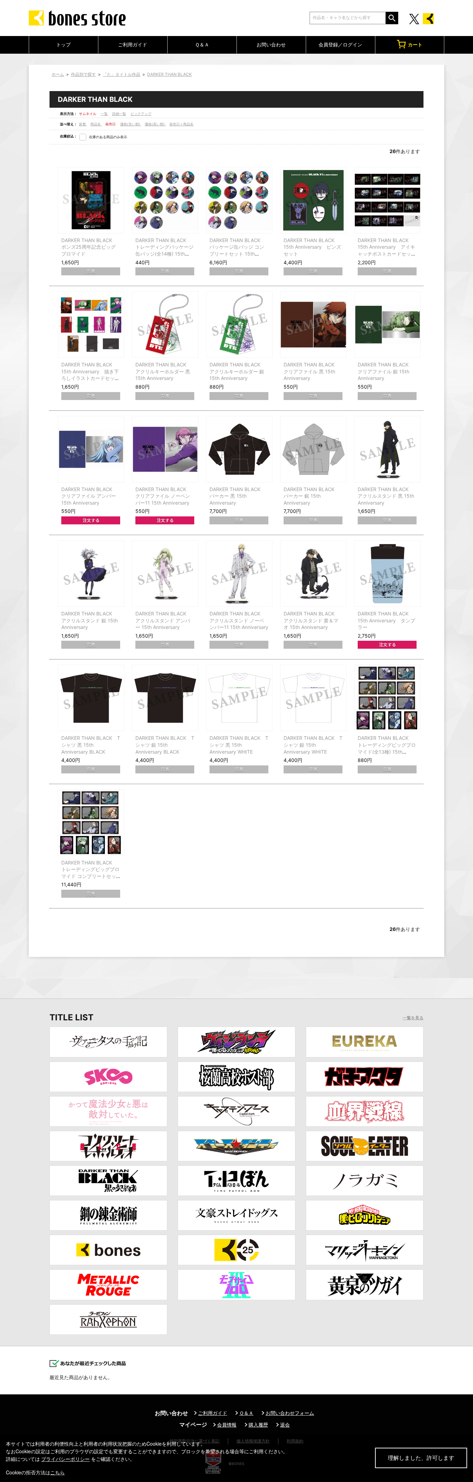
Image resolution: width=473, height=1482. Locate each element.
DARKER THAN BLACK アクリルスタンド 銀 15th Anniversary (89, 620)
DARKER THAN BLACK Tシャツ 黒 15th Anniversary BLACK (90, 744)
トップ (63, 44)
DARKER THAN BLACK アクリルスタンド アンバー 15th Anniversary (163, 620)
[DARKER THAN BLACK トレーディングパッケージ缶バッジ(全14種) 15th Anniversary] (165, 200)
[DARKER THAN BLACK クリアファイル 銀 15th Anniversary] (387, 324)
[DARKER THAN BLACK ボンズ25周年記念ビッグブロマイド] (91, 200)
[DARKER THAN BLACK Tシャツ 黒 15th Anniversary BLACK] (91, 698)
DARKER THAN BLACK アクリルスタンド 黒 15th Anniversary (386, 496)
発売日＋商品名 (181, 124)
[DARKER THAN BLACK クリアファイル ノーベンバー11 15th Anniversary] (165, 449)
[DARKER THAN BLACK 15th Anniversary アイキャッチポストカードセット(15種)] (387, 200)
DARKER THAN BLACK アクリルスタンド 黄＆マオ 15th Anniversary (311, 620)
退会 (285, 1425)
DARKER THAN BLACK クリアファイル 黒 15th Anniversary (311, 371)
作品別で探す (83, 74)
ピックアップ (141, 114)
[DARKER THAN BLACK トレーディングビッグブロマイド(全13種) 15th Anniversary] (387, 698)
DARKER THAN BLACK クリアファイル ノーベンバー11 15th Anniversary (163, 496)
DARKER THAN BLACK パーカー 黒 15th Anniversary (237, 496)
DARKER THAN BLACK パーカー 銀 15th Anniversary (311, 496)
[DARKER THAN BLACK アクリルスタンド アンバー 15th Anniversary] (165, 573)
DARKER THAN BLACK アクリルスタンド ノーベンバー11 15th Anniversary (238, 620)
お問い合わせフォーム (290, 1413)
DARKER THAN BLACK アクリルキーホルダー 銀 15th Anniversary (237, 371)
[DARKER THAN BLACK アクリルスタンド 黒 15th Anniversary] (387, 449)
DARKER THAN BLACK (169, 74)
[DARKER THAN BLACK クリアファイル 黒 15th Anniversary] (313, 324)
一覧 (104, 114)
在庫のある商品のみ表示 (108, 137)
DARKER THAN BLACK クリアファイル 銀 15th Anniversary (385, 371)
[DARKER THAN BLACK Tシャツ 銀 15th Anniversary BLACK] (165, 698)
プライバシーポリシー (65, 1458)
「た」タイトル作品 (121, 74)
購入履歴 (258, 1425)
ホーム (58, 74)
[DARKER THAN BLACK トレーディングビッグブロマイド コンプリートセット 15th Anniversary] (91, 822)
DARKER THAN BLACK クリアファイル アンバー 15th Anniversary (89, 496)
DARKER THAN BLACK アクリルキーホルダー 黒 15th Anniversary (163, 371)
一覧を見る (413, 1017)
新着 (83, 124)
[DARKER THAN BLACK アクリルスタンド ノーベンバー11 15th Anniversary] (239, 573)
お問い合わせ (271, 44)
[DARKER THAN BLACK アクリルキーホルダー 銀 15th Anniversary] (239, 324)
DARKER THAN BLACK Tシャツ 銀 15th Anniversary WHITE (313, 744)
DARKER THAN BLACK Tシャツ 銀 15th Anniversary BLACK (164, 744)
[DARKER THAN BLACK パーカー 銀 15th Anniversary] (313, 449)
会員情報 (227, 1425)
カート (415, 44)
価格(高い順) (155, 124)
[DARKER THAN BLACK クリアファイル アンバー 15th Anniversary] (91, 449)
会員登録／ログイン (340, 44)
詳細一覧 (119, 114)
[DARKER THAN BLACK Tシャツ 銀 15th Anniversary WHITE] (313, 698)
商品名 (96, 124)
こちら (57, 1472)
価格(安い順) (130, 124)
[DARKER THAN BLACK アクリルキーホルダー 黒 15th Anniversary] (165, 324)
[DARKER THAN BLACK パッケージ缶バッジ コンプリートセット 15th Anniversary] (239, 200)
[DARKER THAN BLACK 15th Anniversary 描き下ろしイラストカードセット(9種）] (91, 324)
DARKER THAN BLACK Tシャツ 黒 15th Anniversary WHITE (238, 744)
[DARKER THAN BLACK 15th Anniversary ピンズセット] (313, 200)
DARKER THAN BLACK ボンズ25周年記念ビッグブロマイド (89, 247)
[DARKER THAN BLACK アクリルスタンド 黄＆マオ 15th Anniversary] (313, 573)
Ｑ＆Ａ (202, 44)
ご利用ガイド (132, 44)
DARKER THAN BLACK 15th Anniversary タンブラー (386, 620)
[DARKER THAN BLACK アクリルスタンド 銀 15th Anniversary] (91, 573)
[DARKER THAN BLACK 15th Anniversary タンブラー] (387, 573)
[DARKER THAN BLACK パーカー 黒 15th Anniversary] (239, 449)
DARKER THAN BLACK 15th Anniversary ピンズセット (312, 247)
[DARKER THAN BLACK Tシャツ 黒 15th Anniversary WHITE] (239, 698)
